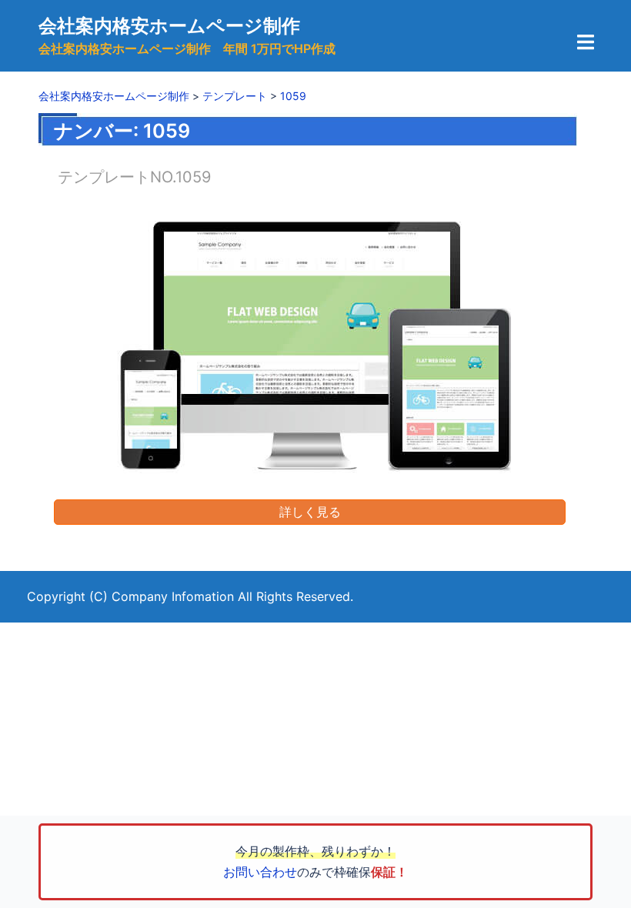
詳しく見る (310, 511)
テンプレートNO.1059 (134, 177)
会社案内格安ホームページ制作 (169, 26)
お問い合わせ (260, 872)
